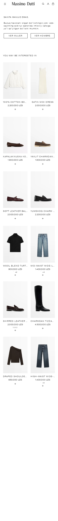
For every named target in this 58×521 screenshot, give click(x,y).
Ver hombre (42, 36)
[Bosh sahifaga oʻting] (23, 3)
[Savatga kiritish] (15, 109)
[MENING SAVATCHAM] (53, 4)
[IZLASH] (43, 4)
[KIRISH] (48, 4)
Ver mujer (15, 36)
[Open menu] (5, 4)
